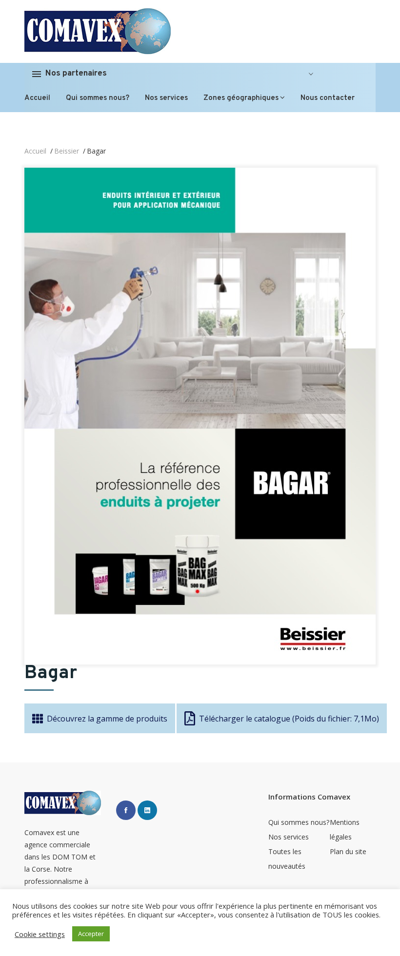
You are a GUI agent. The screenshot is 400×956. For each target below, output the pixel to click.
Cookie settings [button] (40, 934)
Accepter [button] (91, 933)
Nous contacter (327, 98)
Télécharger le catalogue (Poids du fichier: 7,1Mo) (289, 718)
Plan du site (348, 851)
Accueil (37, 98)
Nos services (166, 98)
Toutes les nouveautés (286, 859)
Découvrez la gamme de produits (107, 718)
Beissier (66, 151)
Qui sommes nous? (97, 98)
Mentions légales (345, 829)
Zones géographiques (241, 98)
